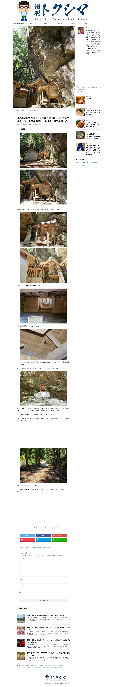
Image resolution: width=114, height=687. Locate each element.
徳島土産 (46, 23)
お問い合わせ (86, 23)
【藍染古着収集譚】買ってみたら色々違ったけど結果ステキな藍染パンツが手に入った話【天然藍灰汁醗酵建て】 (93, 150)
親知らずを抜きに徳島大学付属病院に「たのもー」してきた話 (46, 615)
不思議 (20, 547)
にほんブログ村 (80, 91)
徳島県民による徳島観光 (19, 23)
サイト (21, 592)
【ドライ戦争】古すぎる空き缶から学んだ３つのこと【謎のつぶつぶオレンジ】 (44, 667)
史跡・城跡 (25, 547)
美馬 (50, 547)
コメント (22, 558)
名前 (21, 579)
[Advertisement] (43, 435)
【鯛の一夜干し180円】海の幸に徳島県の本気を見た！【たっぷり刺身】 (42, 665)
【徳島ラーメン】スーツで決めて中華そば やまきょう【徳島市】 (93, 124)
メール (21, 585)
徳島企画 (73, 23)
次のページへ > (43, 521)
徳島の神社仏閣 (32, 547)
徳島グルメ (59, 23)
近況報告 (88, 99)
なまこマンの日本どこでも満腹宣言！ (87, 162)
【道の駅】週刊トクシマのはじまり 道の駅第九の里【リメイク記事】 (93, 136)
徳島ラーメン (33, 23)
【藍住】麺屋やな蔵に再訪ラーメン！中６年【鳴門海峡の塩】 (93, 113)
